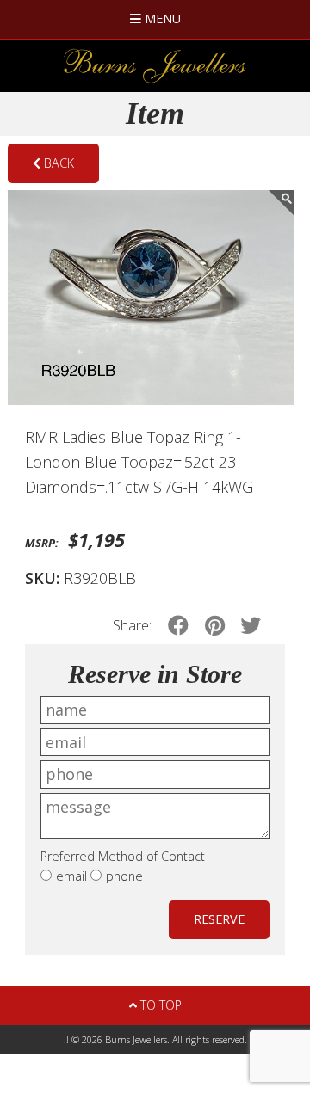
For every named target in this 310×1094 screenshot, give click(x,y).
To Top (159, 1005)
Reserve (219, 919)
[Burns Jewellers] (155, 65)
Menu (161, 18)
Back (57, 163)
